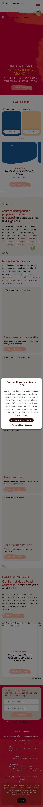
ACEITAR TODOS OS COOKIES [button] (21, 420)
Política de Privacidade (24, 403)
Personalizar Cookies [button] (22, 425)
